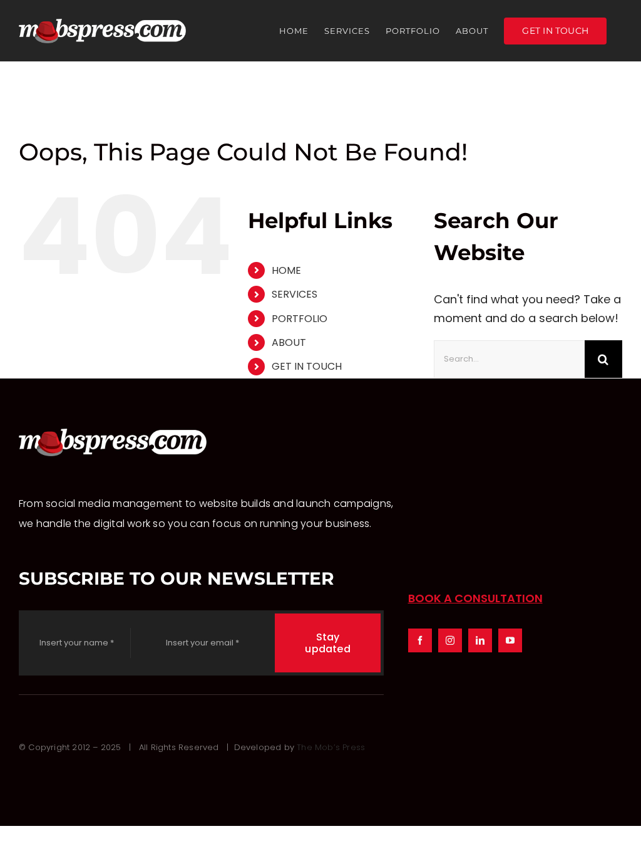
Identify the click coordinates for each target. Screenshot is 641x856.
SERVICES (294, 294)
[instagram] (450, 640)
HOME (286, 270)
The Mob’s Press (331, 747)
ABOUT (289, 342)
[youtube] (510, 640)
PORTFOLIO (299, 318)
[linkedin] (480, 640)
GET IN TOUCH (307, 366)
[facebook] (420, 640)
